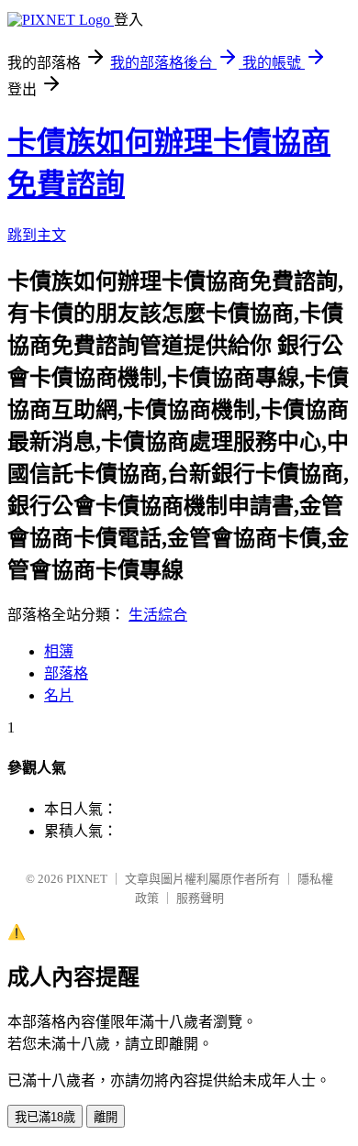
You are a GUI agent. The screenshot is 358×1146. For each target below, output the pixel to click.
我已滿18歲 (45, 1117)
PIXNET (86, 879)
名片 (58, 695)
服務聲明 (200, 898)
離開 (105, 1117)
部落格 (66, 673)
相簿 (58, 651)
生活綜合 (158, 615)
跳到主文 (36, 235)
